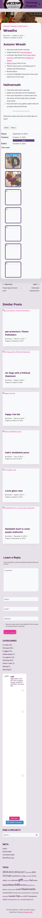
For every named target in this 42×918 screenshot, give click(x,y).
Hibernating (7, 654)
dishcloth (14, 880)
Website (7, 619)
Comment (8, 570)
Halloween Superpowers (34, 288)
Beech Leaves (12, 63)
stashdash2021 (35, 893)
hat (31, 880)
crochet (9, 880)
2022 (5, 876)
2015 (11, 872)
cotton (34, 876)
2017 (23, 872)
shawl (25, 889)
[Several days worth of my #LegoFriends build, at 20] (14, 720)
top (18, 895)
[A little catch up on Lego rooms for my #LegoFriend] (14, 784)
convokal (29, 876)
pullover (5, 889)
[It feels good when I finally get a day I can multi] (14, 741)
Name (7, 599)
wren (21, 896)
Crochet (6, 26)
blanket (17, 876)
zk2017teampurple (30, 896)
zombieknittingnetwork (26, 899)
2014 (5, 871)
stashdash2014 (8, 893)
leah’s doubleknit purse (17, 452)
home (13, 128)
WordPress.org (8, 858)
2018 (27, 872)
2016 (17, 872)
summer (5, 896)
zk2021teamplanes (13, 899)
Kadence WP (28, 912)
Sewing (5, 666)
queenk (14, 889)
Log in (5, 848)
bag (13, 876)
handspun (26, 880)
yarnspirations (26, 52)
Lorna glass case (14, 491)
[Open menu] (40, 4)
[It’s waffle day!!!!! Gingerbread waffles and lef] (14, 762)
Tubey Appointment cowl (10, 288)
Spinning (6, 669)
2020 (30, 872)
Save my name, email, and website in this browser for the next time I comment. (22, 625)
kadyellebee (9, 884)
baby (9, 875)
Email (6, 609)
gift (21, 880)
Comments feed (8, 855)
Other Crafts (23, 26)
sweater (12, 896)
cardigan (23, 876)
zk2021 (5, 899)
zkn (19, 899)
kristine (7, 35)
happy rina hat (12, 414)
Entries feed (7, 851)
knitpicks (29, 885)
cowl (4, 880)
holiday (35, 880)
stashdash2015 (17, 893)
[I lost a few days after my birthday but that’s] (14, 805)
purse (10, 889)
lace (34, 885)
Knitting (6, 660)
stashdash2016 (26, 893)
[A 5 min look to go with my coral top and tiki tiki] (14, 698)
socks (32, 889)
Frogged (6, 651)
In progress (7, 657)
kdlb (17, 884)
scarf (18, 889)
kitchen (24, 885)
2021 (6, 128)
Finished (14, 26)
